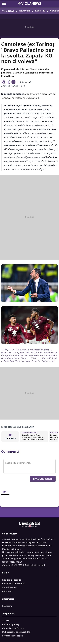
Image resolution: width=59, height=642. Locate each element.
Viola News (8, 10)
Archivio (6, 620)
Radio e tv (40, 10)
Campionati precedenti (13, 583)
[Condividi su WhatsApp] (3, 82)
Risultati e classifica (11, 579)
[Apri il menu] (4, 3)
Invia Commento (42, 478)
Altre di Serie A (9, 587)
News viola (24, 10)
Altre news (7, 591)
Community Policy (10, 624)
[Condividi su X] (13, 82)
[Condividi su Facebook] (8, 82)
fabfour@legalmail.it (12, 561)
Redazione (7, 606)
